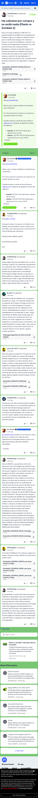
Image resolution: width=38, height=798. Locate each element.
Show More (6, 629)
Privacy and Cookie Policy (10, 788)
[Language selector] (16, 3)
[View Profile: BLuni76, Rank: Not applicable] (4, 294)
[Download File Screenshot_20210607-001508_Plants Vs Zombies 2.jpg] (34, 69)
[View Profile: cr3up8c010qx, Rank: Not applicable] (4, 399)
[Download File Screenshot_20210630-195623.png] (29, 382)
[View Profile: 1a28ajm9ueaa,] (5, 722)
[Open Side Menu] (2, 2)
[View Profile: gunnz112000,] (5, 705)
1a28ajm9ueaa (12, 727)
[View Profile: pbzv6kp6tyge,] (5, 673)
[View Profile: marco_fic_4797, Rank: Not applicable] (4, 350)
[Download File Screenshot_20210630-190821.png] (29, 387)
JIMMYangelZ (11, 548)
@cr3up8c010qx (8, 435)
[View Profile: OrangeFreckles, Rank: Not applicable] (4, 215)
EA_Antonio (12, 95)
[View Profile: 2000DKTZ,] (5, 689)
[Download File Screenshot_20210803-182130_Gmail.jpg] (33, 537)
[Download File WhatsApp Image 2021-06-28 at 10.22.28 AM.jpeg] (34, 337)
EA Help (5, 768)
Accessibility (26, 768)
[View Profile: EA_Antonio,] (5, 96)
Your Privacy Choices (19, 795)
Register (27, 3)
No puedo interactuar (15, 704)
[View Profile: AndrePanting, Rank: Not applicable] (4, 14)
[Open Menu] (35, 8)
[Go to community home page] (9, 3)
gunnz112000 (12, 713)
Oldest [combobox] (33, 153)
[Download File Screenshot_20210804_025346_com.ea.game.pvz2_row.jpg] (34, 577)
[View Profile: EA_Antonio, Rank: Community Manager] (4, 160)
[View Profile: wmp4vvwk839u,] (5, 736)
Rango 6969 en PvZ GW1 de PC (19, 688)
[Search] (21, 3)
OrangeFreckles (12, 213)
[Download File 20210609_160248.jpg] (20, 75)
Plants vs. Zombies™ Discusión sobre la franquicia (17, 8)
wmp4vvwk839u (13, 744)
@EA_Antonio (10, 219)
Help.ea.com (8, 123)
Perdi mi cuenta (13, 672)
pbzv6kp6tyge (12, 680)
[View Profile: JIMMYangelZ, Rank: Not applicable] (4, 549)
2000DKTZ (11, 697)
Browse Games (8, 764)
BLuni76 (9, 293)
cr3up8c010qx (12, 398)
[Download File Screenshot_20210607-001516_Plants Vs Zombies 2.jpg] (34, 81)
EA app (21, 764)
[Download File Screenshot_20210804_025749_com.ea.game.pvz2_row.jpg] (34, 570)
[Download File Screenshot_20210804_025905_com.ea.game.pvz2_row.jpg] (34, 563)
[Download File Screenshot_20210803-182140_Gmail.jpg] (33, 532)
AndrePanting (12, 13)
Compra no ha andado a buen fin (19, 735)
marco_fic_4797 (12, 348)
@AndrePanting (12, 100)
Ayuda (10, 720)
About (14, 768)
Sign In (33, 3)
